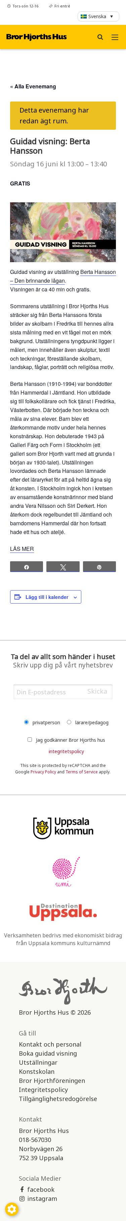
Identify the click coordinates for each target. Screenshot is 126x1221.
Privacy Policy (43, 772)
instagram (42, 1198)
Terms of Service (82, 772)
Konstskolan (36, 1071)
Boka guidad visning (48, 1053)
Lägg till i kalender (47, 597)
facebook (40, 1189)
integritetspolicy (66, 751)
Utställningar (38, 1062)
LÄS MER (22, 549)
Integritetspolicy (43, 1090)
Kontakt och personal (50, 1044)
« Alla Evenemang (33, 86)
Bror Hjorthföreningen (52, 1080)
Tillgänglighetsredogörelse (58, 1099)
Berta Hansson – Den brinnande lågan (63, 276)
